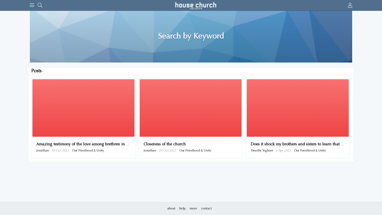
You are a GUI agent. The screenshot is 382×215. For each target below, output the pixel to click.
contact (206, 208)
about (171, 208)
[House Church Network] (195, 5)
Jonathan (42, 150)
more (193, 208)
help (182, 208)
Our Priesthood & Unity (88, 150)
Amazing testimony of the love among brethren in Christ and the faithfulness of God (111, 144)
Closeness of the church (165, 144)
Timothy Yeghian (262, 150)
